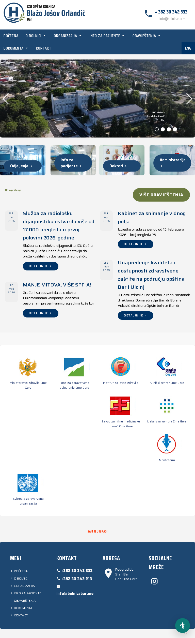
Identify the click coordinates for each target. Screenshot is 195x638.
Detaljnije (39, 266)
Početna (11, 36)
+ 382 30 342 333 (171, 12)
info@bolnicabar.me (173, 19)
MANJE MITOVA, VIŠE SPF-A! (57, 285)
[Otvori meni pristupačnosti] (182, 625)
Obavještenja (145, 36)
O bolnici (34, 36)
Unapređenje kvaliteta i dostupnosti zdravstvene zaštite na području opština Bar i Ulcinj (151, 275)
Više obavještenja (161, 195)
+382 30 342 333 (76, 571)
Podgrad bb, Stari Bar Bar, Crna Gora (126, 574)
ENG (188, 48)
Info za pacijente (105, 36)
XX (185, 633)
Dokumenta (14, 48)
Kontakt (43, 48)
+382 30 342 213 (76, 579)
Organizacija (66, 36)
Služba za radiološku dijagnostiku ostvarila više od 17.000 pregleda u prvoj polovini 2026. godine (58, 225)
